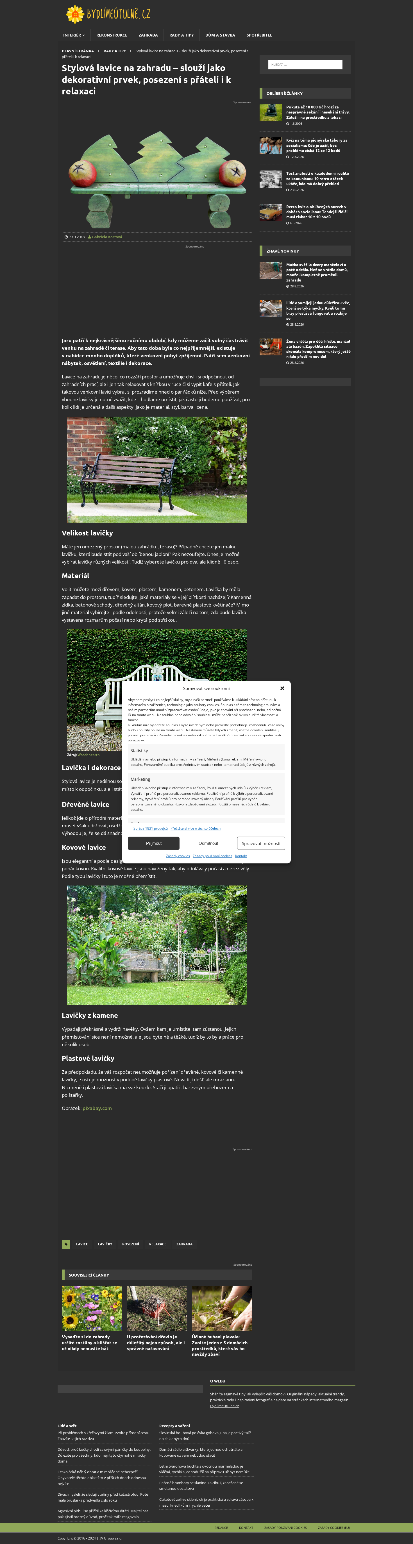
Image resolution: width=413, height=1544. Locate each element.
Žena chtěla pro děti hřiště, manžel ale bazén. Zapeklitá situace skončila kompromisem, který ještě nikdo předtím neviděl (318, 349)
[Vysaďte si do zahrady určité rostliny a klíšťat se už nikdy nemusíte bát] (92, 1308)
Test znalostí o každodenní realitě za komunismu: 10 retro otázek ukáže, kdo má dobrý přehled (317, 178)
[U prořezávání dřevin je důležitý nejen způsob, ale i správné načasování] (157, 1308)
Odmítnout (208, 843)
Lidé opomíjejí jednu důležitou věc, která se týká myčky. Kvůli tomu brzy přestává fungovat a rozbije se (318, 310)
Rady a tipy (181, 35)
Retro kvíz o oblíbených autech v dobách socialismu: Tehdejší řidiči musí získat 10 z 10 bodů (317, 211)
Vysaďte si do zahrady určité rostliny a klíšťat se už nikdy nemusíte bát (89, 1342)
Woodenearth (89, 754)
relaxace (157, 1244)
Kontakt (241, 855)
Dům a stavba (220, 35)
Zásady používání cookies (212, 855)
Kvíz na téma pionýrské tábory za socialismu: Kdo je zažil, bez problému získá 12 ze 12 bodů (317, 145)
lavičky (105, 1244)
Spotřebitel (259, 35)
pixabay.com (97, 1108)
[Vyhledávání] (305, 64)
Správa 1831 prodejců (150, 828)
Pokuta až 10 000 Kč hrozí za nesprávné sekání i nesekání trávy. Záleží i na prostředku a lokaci (318, 111)
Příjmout (154, 843)
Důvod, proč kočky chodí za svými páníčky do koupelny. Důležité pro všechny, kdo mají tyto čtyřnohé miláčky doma (104, 1455)
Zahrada (148, 35)
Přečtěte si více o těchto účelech (196, 828)
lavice (82, 1244)
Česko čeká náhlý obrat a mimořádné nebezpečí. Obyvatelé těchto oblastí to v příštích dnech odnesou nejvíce (102, 1478)
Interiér (72, 35)
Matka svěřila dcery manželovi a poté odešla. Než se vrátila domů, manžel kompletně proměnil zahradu (317, 272)
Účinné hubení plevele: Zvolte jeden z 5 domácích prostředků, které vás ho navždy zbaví (220, 1345)
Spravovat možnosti (261, 843)
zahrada (184, 1244)
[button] (282, 688)
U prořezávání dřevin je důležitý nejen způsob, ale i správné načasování (156, 1342)
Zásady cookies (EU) (334, 1528)
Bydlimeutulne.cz (224, 1405)
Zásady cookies (178, 855)
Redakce (221, 1528)
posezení (130, 1244)
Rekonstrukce (111, 35)
